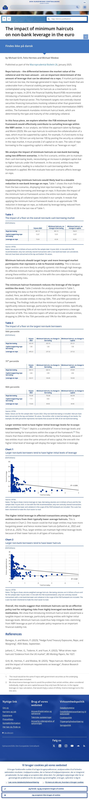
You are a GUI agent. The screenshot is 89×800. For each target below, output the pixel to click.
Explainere (7, 716)
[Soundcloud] (78, 745)
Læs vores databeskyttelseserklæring (23, 782)
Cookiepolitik (66, 718)
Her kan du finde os (12, 727)
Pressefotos (8, 719)
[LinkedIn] (60, 745)
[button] (84, 2)
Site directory (8, 733)
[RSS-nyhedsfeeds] (84, 745)
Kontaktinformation (11, 723)
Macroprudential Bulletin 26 (44, 65)
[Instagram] (66, 745)
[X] (53, 745)
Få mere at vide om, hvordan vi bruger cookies (64, 782)
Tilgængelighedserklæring (71, 722)
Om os (6, 708)
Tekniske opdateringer (41, 717)
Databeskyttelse (67, 708)
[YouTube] (72, 745)
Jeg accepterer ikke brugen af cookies (46, 795)
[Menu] (84, 7)
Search (77, 7)
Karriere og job (9, 712)
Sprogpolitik (65, 725)
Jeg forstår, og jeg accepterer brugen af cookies (46, 789)
